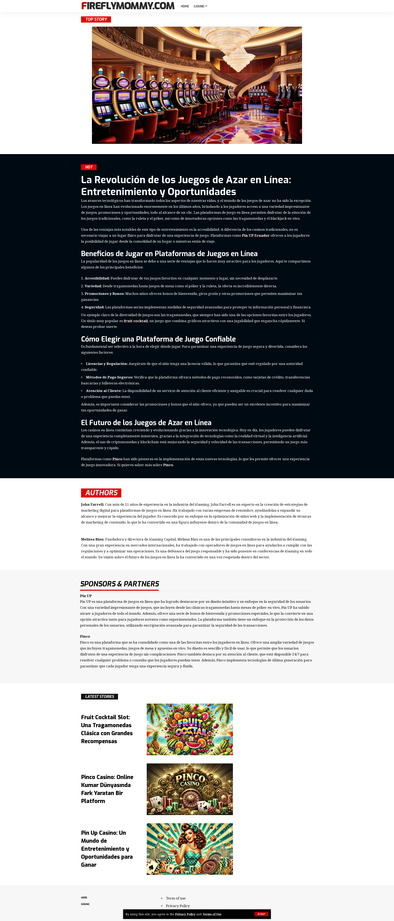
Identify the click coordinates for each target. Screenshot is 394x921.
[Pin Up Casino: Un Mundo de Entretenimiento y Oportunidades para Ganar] (190, 849)
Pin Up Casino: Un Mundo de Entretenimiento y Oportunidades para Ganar (107, 849)
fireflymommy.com (127, 6)
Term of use (176, 898)
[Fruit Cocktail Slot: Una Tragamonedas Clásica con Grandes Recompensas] (190, 729)
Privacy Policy (185, 914)
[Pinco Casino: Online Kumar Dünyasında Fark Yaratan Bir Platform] (190, 789)
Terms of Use (212, 914)
